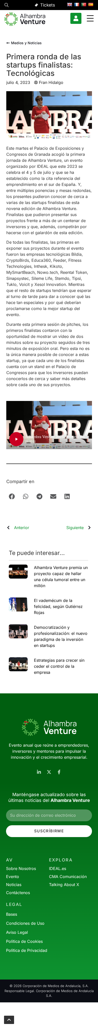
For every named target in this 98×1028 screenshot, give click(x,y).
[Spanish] (90, 5)
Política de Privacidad (26, 950)
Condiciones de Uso (25, 923)
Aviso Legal (17, 932)
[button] (6, 6)
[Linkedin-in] (39, 772)
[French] (76, 5)
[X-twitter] (49, 772)
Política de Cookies (24, 941)
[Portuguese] (83, 5)
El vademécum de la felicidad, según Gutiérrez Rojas (58, 606)
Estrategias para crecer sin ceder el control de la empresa (59, 666)
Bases (11, 914)
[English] (69, 5)
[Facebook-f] (59, 772)
